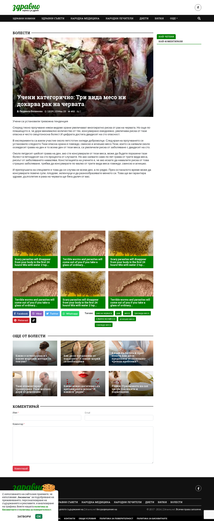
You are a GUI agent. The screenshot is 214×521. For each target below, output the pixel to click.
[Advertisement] (47, 207)
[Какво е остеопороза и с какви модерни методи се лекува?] (35, 353)
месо (127, 313)
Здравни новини (24, 18)
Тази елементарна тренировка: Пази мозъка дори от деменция (33, 389)
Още (173, 18)
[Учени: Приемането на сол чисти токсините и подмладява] (131, 383)
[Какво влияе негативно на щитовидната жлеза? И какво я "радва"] (83, 383)
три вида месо (141, 313)
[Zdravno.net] (28, 488)
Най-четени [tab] (166, 36)
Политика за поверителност (116, 518)
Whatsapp (72, 313)
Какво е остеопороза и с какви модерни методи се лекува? (33, 358)
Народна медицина (85, 18)
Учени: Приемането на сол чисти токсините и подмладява (130, 389)
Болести (21, 32)
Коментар (19, 424)
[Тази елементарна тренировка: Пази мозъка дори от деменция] (35, 383)
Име (16, 412)
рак (118, 313)
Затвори (24, 516)
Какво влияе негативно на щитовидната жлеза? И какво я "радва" (82, 389)
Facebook (22, 313)
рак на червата (104, 313)
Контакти (69, 518)
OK (39, 516)
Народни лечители (119, 18)
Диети (144, 18)
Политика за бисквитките (152, 518)
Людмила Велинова (31, 111)
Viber (39, 313)
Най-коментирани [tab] (171, 41)
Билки (159, 18)
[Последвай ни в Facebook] (198, 7)
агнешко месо (127, 319)
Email (87, 412)
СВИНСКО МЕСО (105, 319)
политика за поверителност (35, 509)
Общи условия (87, 518)
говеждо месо (103, 324)
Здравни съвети (52, 18)
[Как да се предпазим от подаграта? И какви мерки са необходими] (83, 353)
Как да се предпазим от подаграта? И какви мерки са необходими (82, 358)
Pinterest (23, 320)
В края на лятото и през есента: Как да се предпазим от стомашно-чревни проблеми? (129, 357)
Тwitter (54, 313)
